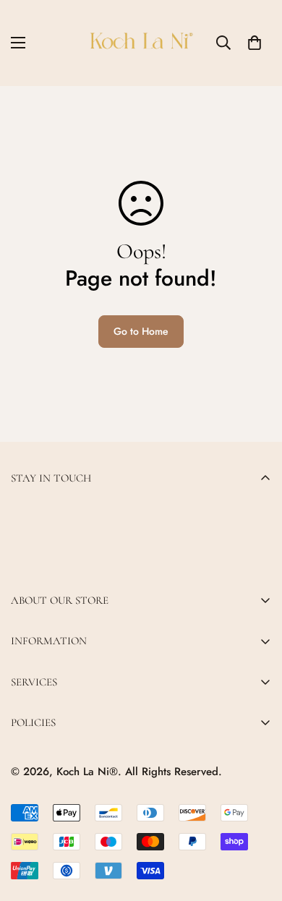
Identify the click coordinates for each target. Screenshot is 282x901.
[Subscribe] (255, 558)
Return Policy (42, 774)
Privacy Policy (44, 799)
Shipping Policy (48, 750)
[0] (254, 42)
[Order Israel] (141, 43)
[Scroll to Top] (256, 824)
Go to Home (141, 331)
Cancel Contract (49, 848)
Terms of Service (51, 824)
